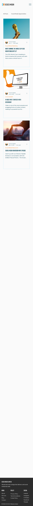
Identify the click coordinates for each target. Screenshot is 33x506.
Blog (3, 498)
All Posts (5, 14)
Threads (26, 502)
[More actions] (27, 42)
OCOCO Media (9, 4)
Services (4, 495)
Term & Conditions (15, 496)
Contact (4, 500)
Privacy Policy (14, 494)
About (3, 493)
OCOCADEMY (9, 97)
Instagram (26, 495)
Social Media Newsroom (11, 147)
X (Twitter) (26, 497)
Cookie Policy (14, 498)
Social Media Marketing (11, 46)
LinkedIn (26, 493)
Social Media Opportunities (18, 14)
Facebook (26, 500)
